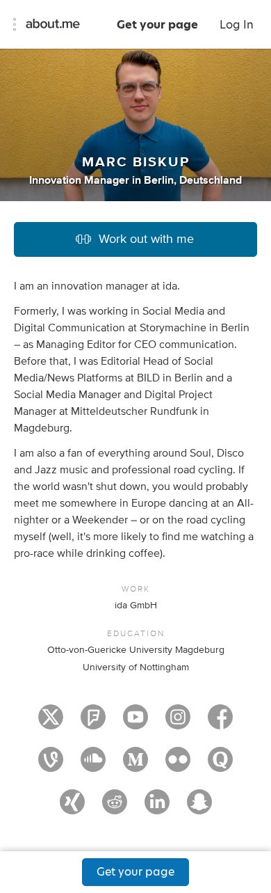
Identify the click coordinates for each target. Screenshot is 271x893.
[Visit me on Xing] (72, 808)
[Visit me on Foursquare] (93, 723)
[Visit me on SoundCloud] (93, 765)
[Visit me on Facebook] (220, 723)
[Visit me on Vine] (50, 765)
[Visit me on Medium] (135, 765)
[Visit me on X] (50, 723)
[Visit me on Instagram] (177, 723)
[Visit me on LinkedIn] (157, 808)
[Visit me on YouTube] (135, 723)
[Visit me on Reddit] (114, 808)
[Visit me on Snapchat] (199, 808)
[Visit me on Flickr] (177, 765)
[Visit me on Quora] (220, 765)
